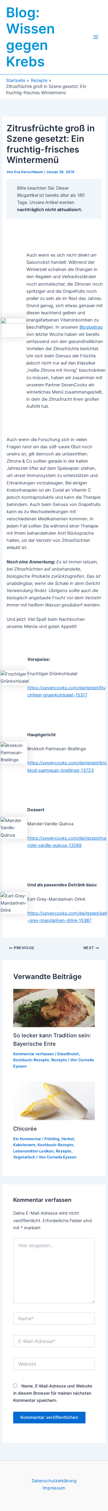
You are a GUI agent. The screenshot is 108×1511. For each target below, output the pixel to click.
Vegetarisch (24, 1157)
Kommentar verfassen (33, 1054)
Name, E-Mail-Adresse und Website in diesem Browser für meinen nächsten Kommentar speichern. (52, 1393)
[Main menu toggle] (95, 37)
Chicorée (25, 1128)
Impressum (54, 1488)
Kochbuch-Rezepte (31, 1060)
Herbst (68, 1139)
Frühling (51, 1139)
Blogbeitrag (91, 327)
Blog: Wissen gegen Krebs (30, 37)
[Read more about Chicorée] (53, 1100)
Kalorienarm (24, 1145)
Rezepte (59, 1060)
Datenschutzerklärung (54, 1480)
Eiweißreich (68, 1054)
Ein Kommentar (27, 1139)
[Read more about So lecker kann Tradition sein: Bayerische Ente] (53, 1007)
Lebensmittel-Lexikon (33, 1151)
